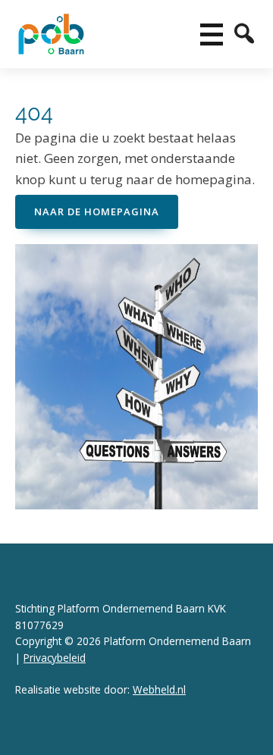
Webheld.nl (159, 689)
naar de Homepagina (96, 211)
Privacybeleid (55, 657)
